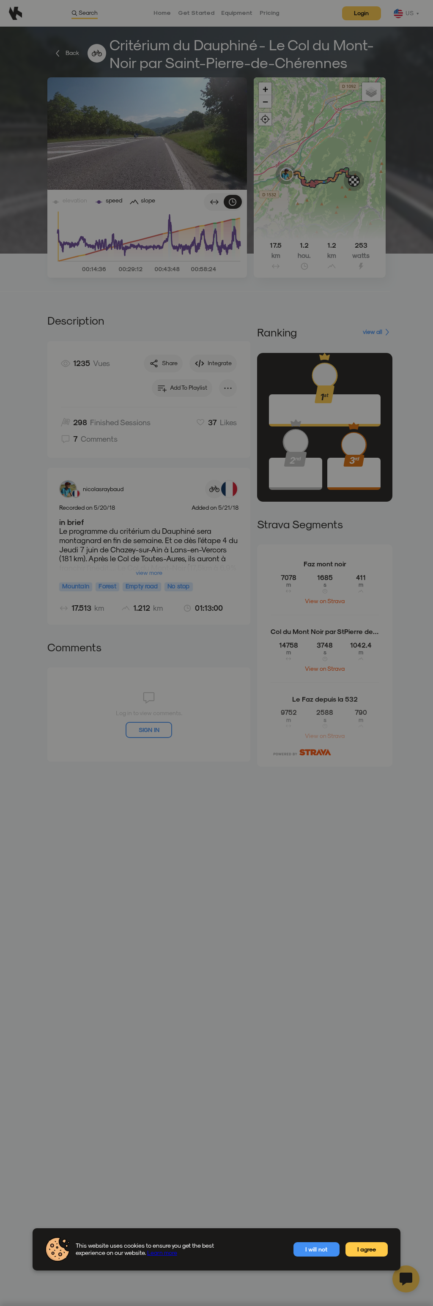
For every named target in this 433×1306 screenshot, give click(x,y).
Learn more (162, 1252)
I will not (316, 1249)
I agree (366, 1249)
